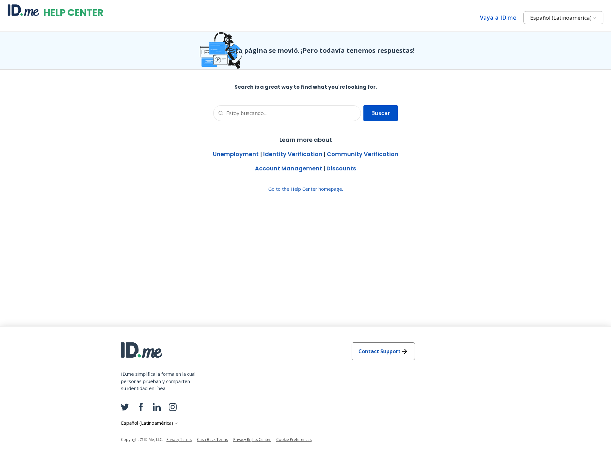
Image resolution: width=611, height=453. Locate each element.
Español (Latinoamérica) (561, 17)
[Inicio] (55, 10)
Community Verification (362, 154)
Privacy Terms (179, 439)
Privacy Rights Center (252, 439)
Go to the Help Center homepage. (305, 189)
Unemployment (236, 154)
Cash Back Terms (212, 439)
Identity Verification (292, 154)
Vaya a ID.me (498, 17)
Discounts (341, 168)
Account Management (288, 168)
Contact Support (379, 351)
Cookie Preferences (294, 439)
